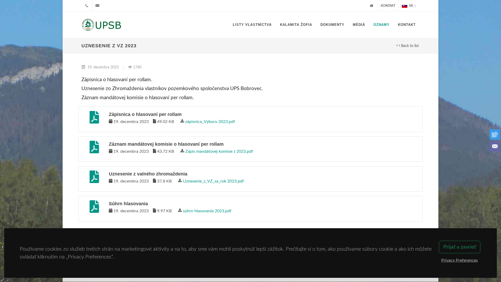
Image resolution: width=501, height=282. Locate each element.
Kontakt (388, 5)
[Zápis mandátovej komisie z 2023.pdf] (94, 149)
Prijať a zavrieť (459, 247)
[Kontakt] (495, 146)
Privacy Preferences (459, 260)
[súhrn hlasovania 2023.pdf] (94, 208)
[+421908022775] (86, 5)
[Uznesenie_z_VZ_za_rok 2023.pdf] (94, 179)
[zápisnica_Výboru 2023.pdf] (94, 119)
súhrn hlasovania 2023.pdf (207, 211)
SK (410, 5)
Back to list (409, 46)
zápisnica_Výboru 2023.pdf (210, 122)
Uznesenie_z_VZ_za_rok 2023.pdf (213, 181)
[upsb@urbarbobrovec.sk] (97, 5)
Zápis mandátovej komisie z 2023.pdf (219, 151)
